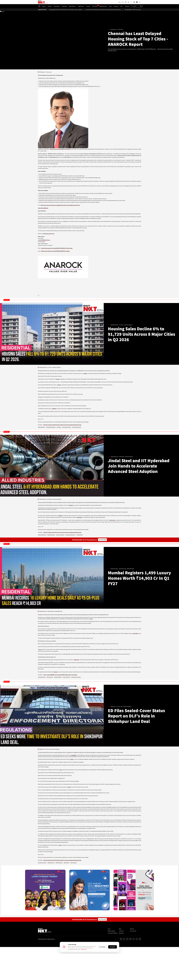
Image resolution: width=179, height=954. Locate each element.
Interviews (116, 6)
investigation (74, 755)
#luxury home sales (66, 677)
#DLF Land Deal (73, 862)
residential (54, 408)
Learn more (83, 949)
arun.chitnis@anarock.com (44, 240)
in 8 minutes (121, 456)
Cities (110, 6)
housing (57, 379)
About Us (132, 928)
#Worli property (50, 677)
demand (85, 373)
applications (79, 517)
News (120, 928)
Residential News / (115, 324)
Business (50, 6)
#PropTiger (59, 427)
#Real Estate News (41, 427)
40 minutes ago (122, 568)
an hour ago (120, 706)
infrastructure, (112, 520)
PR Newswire (42, 72)
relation (69, 787)
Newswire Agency (129, 324)
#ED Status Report (59, 862)
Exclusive (88, 6)
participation (136, 633)
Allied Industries (42, 499)
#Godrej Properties (41, 677)
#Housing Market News (66, 427)
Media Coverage (111, 931)
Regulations (41, 749)
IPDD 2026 (94, 6)
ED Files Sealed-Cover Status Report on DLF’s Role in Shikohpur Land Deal (70, 9)
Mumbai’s (56, 671)
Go (141, 6)
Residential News (43, 367)
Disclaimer (121, 933)
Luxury (40, 649)
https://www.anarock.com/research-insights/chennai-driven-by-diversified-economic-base (60, 205)
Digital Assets (81, 6)
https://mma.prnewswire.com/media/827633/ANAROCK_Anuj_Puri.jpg (56, 248)
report (60, 769)
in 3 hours (121, 324)
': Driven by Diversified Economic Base (60, 149)
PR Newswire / (114, 29)
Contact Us (121, 931)
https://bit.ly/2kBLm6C (43, 208)
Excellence (71, 505)
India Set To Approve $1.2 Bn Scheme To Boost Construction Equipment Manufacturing (62, 424)
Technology (64, 6)
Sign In (119, 2)
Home (109, 928)
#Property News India (42, 862)
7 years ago (120, 29)
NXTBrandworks (103, 6)
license (60, 845)
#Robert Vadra (66, 862)
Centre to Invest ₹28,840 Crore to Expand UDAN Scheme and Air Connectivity (107, 9)
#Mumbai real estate (58, 677)
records (91, 618)
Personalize (102, 946)
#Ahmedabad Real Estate (50, 427)
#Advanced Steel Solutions (70, 534)
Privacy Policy (133, 931)
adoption (61, 515)
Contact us (127, 6)
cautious (59, 384)
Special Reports (72, 6)
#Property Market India (76, 427)
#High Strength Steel (51, 534)
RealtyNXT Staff (130, 568)
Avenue (72, 759)
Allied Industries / (115, 456)
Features (44, 6)
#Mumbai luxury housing (75, 677)
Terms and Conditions (112, 933)
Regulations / (114, 706)
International (57, 6)
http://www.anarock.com (48, 233)
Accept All (112, 946)
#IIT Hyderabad (79, 534)
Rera (122, 6)
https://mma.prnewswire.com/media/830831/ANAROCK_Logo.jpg (55, 251)
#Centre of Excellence (60, 534)
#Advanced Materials (42, 534)
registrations (76, 659)
